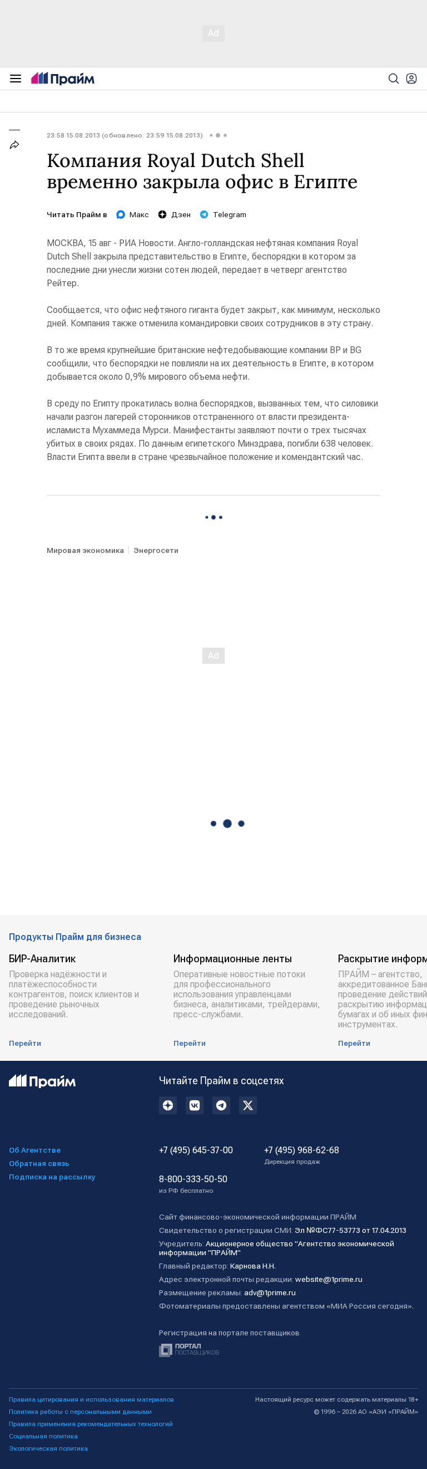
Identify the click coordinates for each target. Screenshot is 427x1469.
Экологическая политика (48, 1448)
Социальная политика (43, 1436)
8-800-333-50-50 (193, 1184)
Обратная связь (39, 1163)
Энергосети (155, 550)
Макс (139, 214)
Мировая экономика (85, 550)
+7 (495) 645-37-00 (196, 1150)
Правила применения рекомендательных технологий (91, 1424)
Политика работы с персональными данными (80, 1412)
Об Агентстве (35, 1149)
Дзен (181, 214)
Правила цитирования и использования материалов (91, 1399)
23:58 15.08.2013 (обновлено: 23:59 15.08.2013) (125, 135)
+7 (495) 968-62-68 (301, 1155)
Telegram (229, 214)
